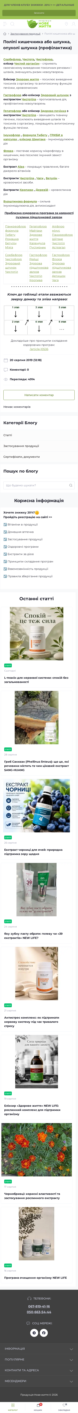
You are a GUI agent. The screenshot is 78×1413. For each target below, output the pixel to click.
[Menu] (5, 24)
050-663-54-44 (39, 1312)
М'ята (9, 247)
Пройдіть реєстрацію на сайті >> (27, 517)
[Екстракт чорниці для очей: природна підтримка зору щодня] (36, 805)
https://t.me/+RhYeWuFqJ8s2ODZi (34, 1333)
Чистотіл (58, 243)
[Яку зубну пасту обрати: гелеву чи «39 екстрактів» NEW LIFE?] (36, 889)
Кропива (35, 280)
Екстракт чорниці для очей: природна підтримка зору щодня (33, 852)
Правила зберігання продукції (30, 576)
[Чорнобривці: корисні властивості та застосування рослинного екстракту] (36, 1149)
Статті (7, 435)
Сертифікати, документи (21, 457)
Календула (37, 243)
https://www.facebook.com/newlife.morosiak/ (44, 1333)
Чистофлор (44, 59)
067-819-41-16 (39, 1306)
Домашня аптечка (21, 532)
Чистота (28, 59)
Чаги (39, 178)
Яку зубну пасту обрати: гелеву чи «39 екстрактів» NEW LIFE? (33, 936)
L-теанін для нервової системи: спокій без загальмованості (36, 680)
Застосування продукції (25, 33)
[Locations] (66, 24)
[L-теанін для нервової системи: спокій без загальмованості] (36, 633)
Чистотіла (29, 99)
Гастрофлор (12, 95)
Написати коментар (39, 395)
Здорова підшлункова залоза (38, 268)
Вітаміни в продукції (23, 524)
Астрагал (58, 247)
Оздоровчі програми (23, 546)
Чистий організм (26, 63)
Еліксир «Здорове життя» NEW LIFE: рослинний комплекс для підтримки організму (32, 1110)
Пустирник (37, 247)
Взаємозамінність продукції (28, 569)
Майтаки (35, 230)
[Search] (12, 24)
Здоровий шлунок (55, 95)
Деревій (42, 190)
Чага (55, 280)
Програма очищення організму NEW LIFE (35, 1278)
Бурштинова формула (20, 201)
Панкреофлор (15, 226)
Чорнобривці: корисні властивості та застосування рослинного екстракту (32, 1196)
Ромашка (12, 239)
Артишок (58, 276)
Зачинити (39, 13)
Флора (8, 151)
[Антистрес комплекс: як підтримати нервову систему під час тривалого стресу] (36, 973)
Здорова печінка (53, 111)
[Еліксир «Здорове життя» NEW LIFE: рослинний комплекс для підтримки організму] (36, 1061)
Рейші (34, 259)
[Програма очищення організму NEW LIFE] (36, 1233)
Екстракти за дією (21, 554)
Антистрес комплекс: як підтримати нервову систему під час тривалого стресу (31, 1022)
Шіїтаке (57, 239)
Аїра (21, 166)
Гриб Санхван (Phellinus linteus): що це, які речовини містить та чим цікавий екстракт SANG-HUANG (36, 766)
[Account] (74, 24)
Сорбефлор (12, 59)
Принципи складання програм (30, 561)
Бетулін (51, 178)
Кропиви (26, 190)
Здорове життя (27, 79)
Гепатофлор (12, 111)
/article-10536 (39, 349)
